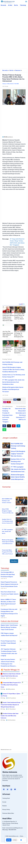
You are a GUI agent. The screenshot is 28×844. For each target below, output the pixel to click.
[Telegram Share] (18, 425)
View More (14, 561)
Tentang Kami (6, 798)
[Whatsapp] (4, 429)
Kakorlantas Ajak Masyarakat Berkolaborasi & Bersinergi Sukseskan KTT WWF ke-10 (20, 413)
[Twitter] (19, 400)
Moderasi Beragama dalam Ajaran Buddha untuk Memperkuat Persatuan (12, 389)
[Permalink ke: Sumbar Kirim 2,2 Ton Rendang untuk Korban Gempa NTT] (6, 461)
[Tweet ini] (9, 425)
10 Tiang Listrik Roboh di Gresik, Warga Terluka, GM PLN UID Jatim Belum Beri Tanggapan (17, 242)
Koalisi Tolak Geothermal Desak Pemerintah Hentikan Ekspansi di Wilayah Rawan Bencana (10, 705)
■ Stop (14, 840)
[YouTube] (15, 789)
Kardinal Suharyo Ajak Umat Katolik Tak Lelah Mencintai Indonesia (9, 716)
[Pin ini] (14, 425)
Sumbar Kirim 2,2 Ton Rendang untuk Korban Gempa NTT (18, 461)
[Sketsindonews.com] (8, 1)
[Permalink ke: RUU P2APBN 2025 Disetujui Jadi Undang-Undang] (6, 445)
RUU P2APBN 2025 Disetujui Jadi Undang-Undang (18, 446)
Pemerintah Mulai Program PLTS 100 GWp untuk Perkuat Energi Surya (11, 685)
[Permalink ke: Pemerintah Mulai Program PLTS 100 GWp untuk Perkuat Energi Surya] (21, 552)
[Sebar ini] (4, 425)
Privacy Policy (6, 809)
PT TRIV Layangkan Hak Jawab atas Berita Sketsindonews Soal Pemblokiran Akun (13, 382)
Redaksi (4, 805)
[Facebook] (15, 400)
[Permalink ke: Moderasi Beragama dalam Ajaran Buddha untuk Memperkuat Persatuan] (6, 476)
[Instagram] (5, 402)
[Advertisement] (14, 22)
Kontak (4, 802)
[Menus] (26, 1)
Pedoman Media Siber (8, 813)
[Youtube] (9, 402)
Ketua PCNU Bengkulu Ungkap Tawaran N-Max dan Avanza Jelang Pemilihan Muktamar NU (13, 370)
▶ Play (8, 840)
